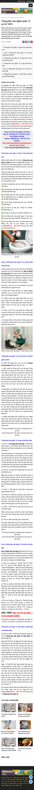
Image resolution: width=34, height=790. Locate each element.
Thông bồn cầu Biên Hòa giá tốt (8, 715)
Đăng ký (30, 1)
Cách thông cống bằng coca (24, 749)
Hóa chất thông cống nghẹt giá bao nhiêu (24, 732)
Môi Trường (11, 17)
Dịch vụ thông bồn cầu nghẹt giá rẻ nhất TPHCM (8, 749)
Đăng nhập (22, 1)
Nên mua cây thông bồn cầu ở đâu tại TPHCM (8, 732)
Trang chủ (4, 17)
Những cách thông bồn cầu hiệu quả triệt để (24, 715)
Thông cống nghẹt (19, 17)
